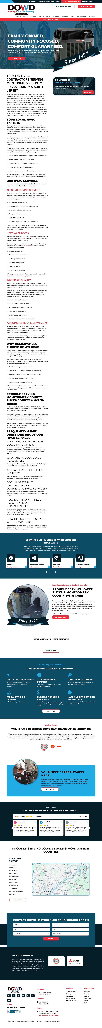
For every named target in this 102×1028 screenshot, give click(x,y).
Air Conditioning (70, 991)
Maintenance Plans (63, 6)
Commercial (69, 996)
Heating (68, 994)
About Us (51, 711)
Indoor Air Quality (71, 1000)
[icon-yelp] (18, 995)
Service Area (88, 998)
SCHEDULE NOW (60, 617)
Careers (86, 1000)
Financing (87, 991)
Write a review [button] (83, 816)
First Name (16, 924)
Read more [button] (16, 834)
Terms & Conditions (48, 1021)
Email (15, 929)
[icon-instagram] (9, 995)
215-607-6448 (88, 1)
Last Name (55, 924)
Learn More (50, 789)
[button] (46, 572)
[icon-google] (28, 995)
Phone (54, 929)
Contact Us (16, 58)
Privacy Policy (39, 1021)
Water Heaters (70, 998)
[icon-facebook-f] (13, 995)
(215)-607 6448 (17, 1007)
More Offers (51, 651)
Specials (86, 994)
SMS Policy (56, 1021)
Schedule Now (86, 6)
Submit (51, 938)
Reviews (86, 996)
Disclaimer (32, 1021)
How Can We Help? (57, 933)
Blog (85, 1002)
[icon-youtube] (23, 995)
